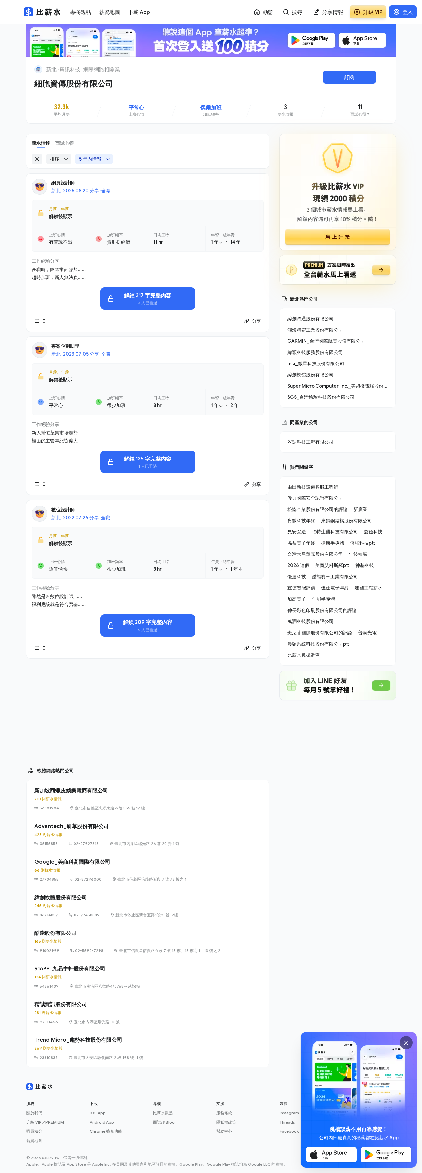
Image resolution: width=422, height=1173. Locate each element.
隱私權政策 (226, 1122)
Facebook (289, 1131)
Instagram (289, 1112)
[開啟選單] (11, 11)
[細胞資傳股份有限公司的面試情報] (360, 110)
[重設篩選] (37, 159)
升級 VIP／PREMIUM (45, 1122)
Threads (287, 1122)
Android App (102, 1122)
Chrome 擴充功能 (106, 1131)
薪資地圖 (34, 1140)
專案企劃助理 (65, 346)
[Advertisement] (147, 710)
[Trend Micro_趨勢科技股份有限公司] (147, 1048)
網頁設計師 (63, 182)
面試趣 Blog (164, 1122)
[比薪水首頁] (39, 1086)
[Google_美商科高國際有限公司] (147, 870)
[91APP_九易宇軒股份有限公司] (147, 977)
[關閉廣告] (406, 1042)
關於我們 (34, 1112)
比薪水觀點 (163, 1112)
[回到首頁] (38, 69)
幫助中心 (224, 1131)
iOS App (98, 1112)
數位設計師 (63, 509)
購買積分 (34, 1131)
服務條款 (224, 1112)
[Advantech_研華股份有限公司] (147, 834)
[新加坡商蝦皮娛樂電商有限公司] (147, 798)
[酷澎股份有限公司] (147, 941)
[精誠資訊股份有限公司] (147, 1012)
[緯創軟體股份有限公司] (147, 905)
